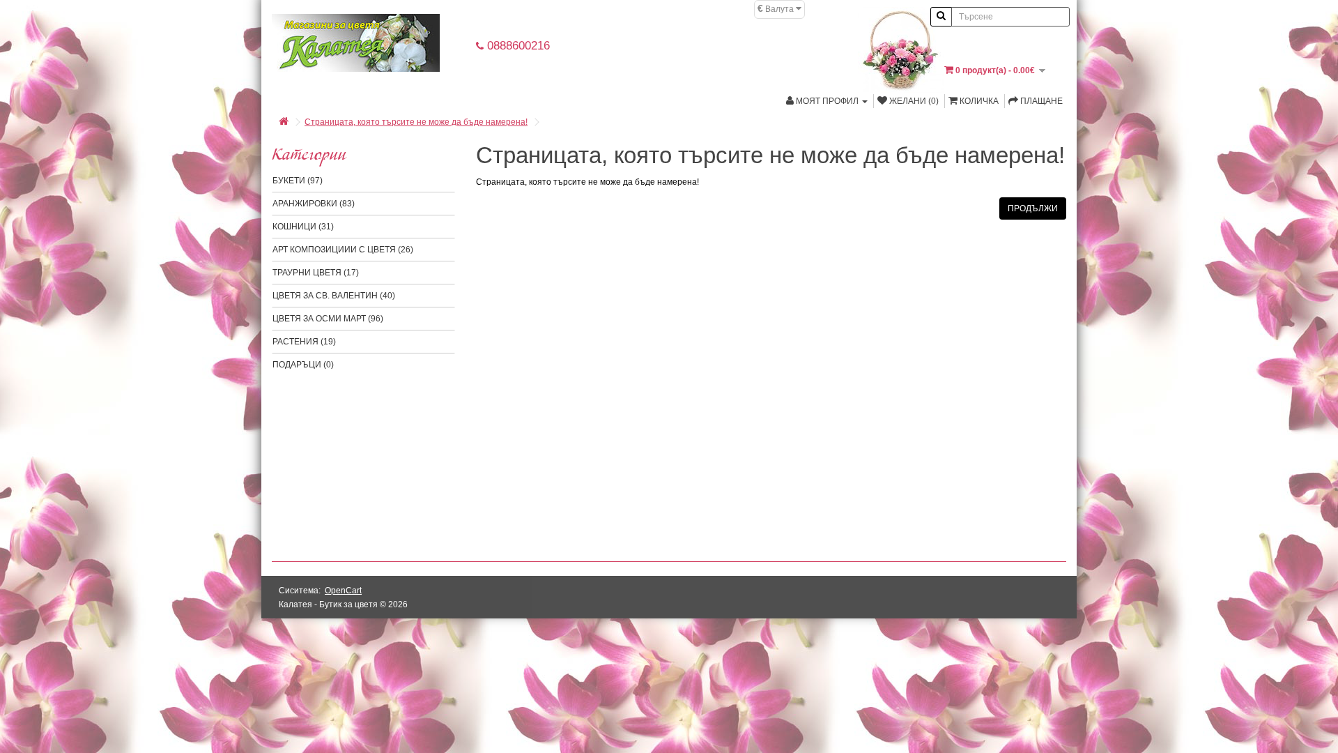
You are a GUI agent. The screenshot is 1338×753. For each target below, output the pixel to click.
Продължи (1033, 208)
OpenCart (343, 590)
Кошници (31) (303, 226)
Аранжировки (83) (313, 203)
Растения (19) (304, 342)
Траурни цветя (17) (315, 272)
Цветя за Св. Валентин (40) (333, 296)
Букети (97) (297, 180)
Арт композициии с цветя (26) (342, 249)
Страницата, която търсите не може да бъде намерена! (416, 122)
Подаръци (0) (303, 365)
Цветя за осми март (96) (327, 319)
